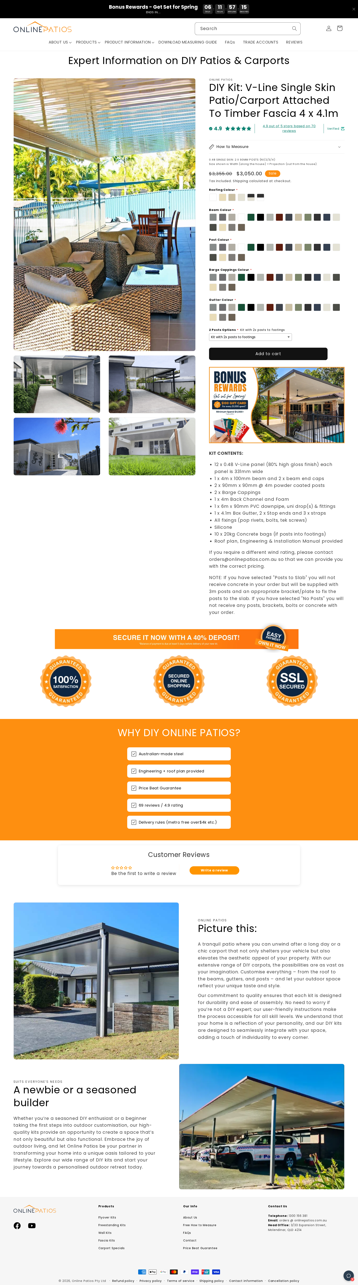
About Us (190, 1217)
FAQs (187, 1233)
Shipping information (310, 1275)
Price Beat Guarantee (200, 1248)
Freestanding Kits (112, 1225)
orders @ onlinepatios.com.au (303, 1220)
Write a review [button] (214, 870)
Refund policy (123, 1281)
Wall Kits (105, 1233)
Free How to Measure (199, 1225)
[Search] (294, 28)
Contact (189, 1240)
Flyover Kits (107, 1217)
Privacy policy (151, 1281)
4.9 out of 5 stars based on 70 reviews (289, 128)
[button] (60, 42)
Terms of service (181, 1281)
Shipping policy (212, 1281)
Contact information (246, 1281)
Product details (340, 1275)
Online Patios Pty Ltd (89, 1281)
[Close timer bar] (354, 9)
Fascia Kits (106, 1240)
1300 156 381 (298, 1216)
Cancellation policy (283, 1281)
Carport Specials (111, 1248)
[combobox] (247, 29)
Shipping (240, 181)
